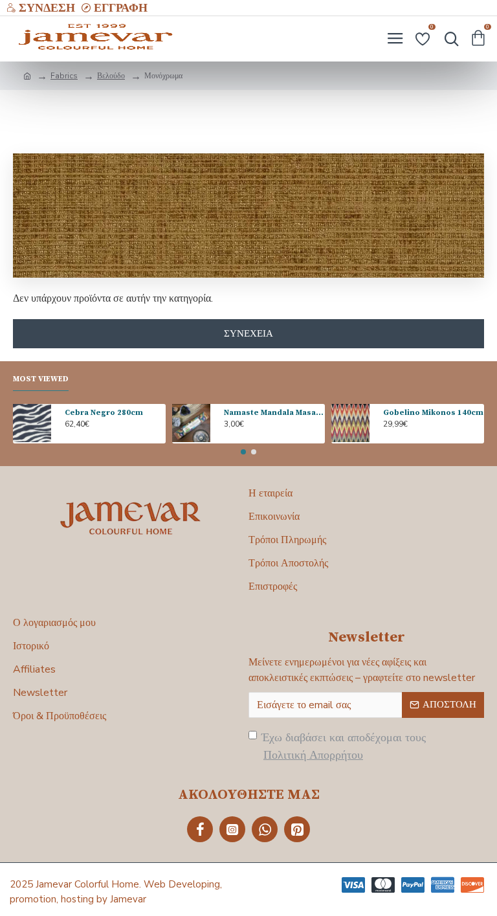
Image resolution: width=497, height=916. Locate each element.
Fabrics (64, 76)
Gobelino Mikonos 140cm (433, 413)
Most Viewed (41, 379)
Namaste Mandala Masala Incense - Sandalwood (274, 413)
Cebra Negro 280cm (104, 413)
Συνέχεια (248, 333)
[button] (243, 451)
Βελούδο (111, 76)
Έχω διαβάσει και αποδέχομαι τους (343, 746)
